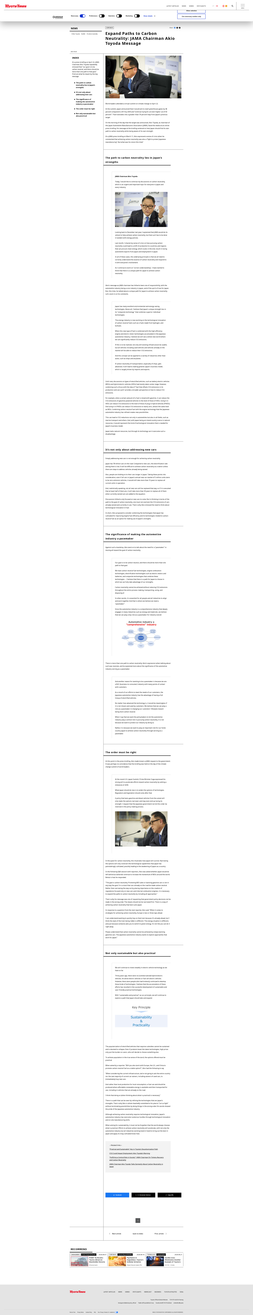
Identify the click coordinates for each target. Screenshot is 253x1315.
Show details (147, 16)
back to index (138, 1233)
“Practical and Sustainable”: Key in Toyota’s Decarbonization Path (133, 1149)
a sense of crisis (151, 136)
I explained (146, 232)
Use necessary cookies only (191, 16)
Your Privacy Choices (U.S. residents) (106, 1312)
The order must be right (85, 109)
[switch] (102, 15)
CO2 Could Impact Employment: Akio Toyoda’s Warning (129, 1153)
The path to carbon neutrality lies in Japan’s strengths (85, 85)
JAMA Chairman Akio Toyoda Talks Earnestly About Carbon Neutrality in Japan (136, 1165)
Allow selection (191, 11)
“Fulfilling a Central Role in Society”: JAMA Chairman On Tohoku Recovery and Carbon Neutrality (136, 1158)
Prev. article (159, 1233)
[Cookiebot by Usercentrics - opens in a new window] (58, 17)
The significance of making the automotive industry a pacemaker (85, 101)
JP (213, 6)
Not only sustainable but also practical (86, 114)
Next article (116, 1233)
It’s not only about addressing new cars (84, 93)
